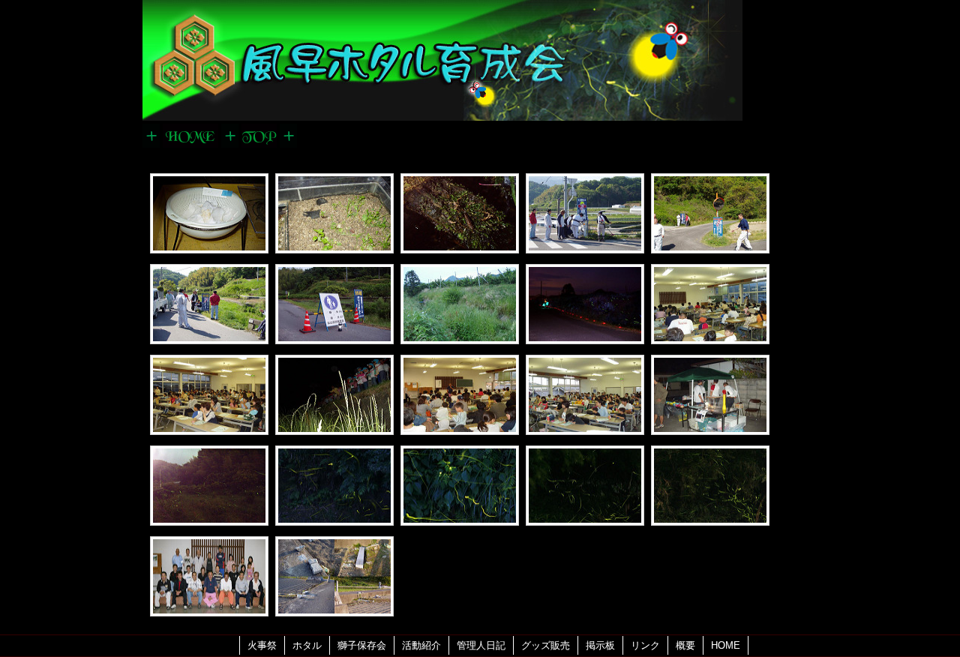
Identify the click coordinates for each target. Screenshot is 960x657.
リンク (645, 645)
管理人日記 (481, 645)
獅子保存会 (362, 645)
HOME (725, 645)
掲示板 (600, 645)
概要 (685, 645)
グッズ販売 (545, 645)
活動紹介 (421, 645)
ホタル (307, 645)
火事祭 (262, 645)
